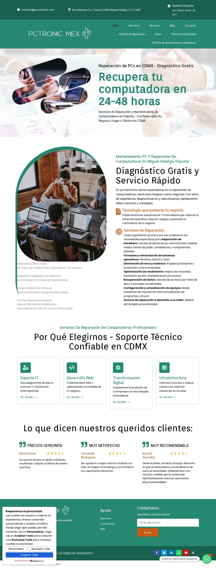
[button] (207, 559)
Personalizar (16, 549)
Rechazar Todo (40, 549)
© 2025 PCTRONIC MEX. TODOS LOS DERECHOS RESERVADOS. (56, 553)
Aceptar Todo (29, 555)
